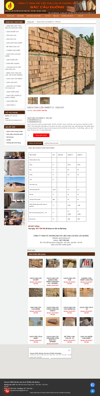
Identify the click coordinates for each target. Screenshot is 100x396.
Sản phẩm (20, 16)
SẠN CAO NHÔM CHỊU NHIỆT (86, 337)
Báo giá (56, 16)
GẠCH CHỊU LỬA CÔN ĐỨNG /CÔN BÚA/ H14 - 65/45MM (52, 339)
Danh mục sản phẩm (34, 16)
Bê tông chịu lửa (13, 46)
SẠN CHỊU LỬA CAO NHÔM (35, 308)
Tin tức (47, 16)
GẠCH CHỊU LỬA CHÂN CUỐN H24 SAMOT (53, 309)
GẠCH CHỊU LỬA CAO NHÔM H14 (69, 308)
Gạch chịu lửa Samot (14, 78)
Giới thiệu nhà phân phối (14, 134)
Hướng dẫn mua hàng (51, 143)
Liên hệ (80, 16)
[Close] (69, 350)
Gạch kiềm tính (12, 101)
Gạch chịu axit (11, 82)
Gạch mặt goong (12, 63)
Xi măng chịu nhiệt (13, 50)
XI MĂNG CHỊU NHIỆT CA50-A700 (86, 279)
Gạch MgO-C (11, 105)
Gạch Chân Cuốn (12, 92)
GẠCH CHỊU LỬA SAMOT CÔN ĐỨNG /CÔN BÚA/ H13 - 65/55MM (52, 280)
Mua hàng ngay (41, 135)
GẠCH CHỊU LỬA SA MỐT (36, 279)
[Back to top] (94, 390)
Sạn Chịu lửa (11, 39)
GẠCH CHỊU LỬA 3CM (69, 279)
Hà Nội (8, 140)
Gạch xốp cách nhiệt (14, 43)
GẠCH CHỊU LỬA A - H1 (86, 308)
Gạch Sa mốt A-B (12, 31)
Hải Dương (9, 137)
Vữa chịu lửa (11, 35)
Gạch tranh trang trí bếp (14, 131)
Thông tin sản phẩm (35, 143)
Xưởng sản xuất (68, 16)
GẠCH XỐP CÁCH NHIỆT (35, 337)
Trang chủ (10, 16)
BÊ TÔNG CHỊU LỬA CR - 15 (69, 337)
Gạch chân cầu (12, 60)
